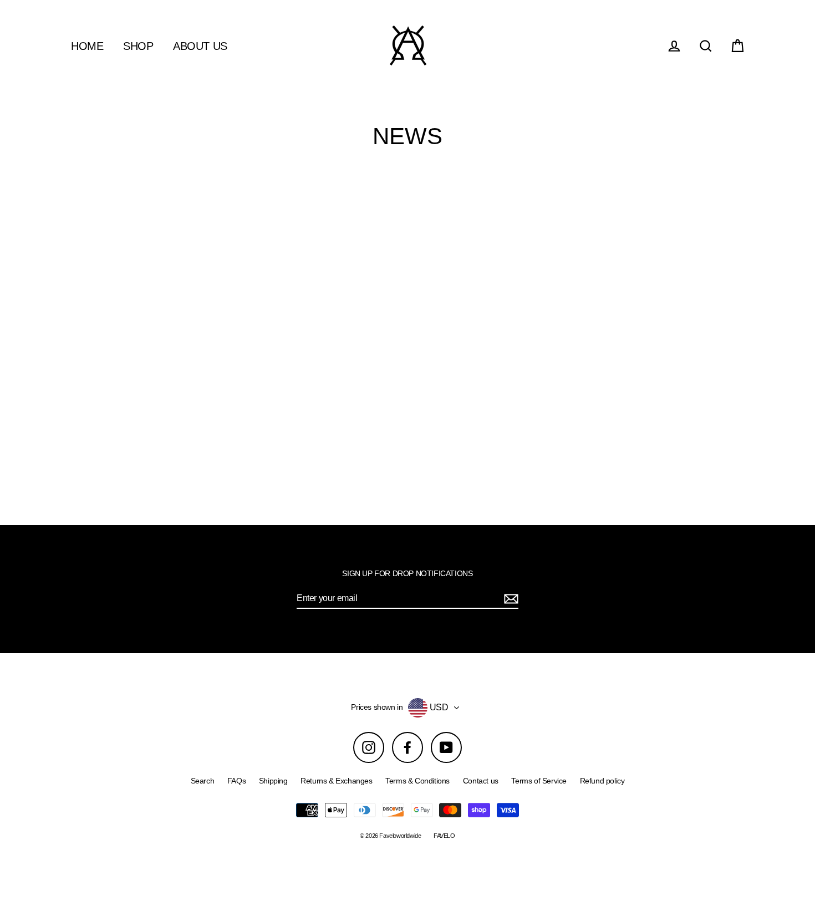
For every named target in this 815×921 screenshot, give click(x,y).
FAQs (236, 780)
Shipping (273, 780)
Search (203, 780)
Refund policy (602, 780)
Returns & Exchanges (336, 780)
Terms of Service (539, 780)
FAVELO (444, 835)
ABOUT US (200, 46)
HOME (87, 46)
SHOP (138, 46)
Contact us (480, 780)
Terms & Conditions (417, 780)
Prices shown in (377, 707)
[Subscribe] (509, 599)
